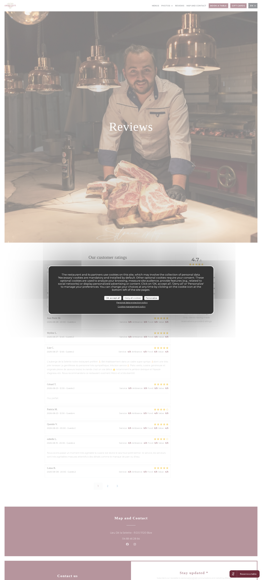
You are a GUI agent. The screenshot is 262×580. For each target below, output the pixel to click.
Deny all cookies (133, 298)
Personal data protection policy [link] (132, 302)
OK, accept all (113, 298)
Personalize (151, 298)
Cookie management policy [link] (131, 306)
